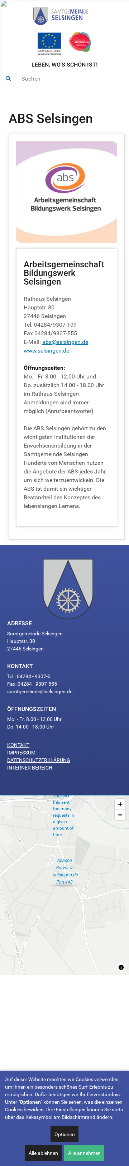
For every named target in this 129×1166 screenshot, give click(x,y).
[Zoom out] (120, 814)
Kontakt (18, 745)
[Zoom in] (120, 804)
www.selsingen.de (46, 350)
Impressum (21, 753)
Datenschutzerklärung (38, 760)
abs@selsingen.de (65, 342)
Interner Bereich (29, 768)
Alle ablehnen (43, 1153)
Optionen (64, 1134)
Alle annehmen (84, 1153)
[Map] (64, 885)
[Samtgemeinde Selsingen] (64, 15)
